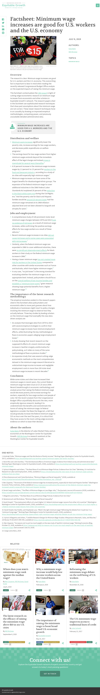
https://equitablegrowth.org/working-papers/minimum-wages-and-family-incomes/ (44, 458)
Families (39, 642)
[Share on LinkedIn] (3, 26)
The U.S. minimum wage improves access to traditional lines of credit (83, 621)
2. (2, 462)
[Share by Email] (3, 29)
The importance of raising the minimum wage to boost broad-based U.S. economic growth (48, 626)
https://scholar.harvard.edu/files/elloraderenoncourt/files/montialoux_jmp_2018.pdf (31, 479)
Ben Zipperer (9, 582)
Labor (6, 590)
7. (2, 496)
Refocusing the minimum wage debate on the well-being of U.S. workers (83, 574)
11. (3, 518)
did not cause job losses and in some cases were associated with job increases (33, 238)
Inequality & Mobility (17, 642)
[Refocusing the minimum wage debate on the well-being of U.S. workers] (83, 556)
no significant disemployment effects (32, 250)
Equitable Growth (44, 636)
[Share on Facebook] (3, 19)
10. (3, 510)
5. (2, 483)
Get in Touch (50, 674)
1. (2, 456)
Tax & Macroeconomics (78, 642)
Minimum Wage (74, 61)
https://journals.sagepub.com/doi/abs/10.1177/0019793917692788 (57, 520)
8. (2, 499)
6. (2, 490)
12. (3, 523)
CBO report (42, 93)
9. (2, 502)
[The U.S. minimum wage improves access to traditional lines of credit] (83, 604)
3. (2, 469)
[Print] (3, 32)
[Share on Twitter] (3, 22)
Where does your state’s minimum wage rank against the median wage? (15, 574)
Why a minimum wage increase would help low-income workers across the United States (49, 574)
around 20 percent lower (37, 199)
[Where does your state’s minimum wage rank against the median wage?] (16, 556)
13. (3, 531)
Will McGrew (22, 436)
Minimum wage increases (22, 142)
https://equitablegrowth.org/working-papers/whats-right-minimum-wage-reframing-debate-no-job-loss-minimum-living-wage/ (47, 514)
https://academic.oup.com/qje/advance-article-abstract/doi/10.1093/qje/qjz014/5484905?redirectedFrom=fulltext (42, 493)
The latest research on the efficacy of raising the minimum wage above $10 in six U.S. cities (15, 621)
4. (2, 477)
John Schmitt (76, 628)
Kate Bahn (14, 431)
